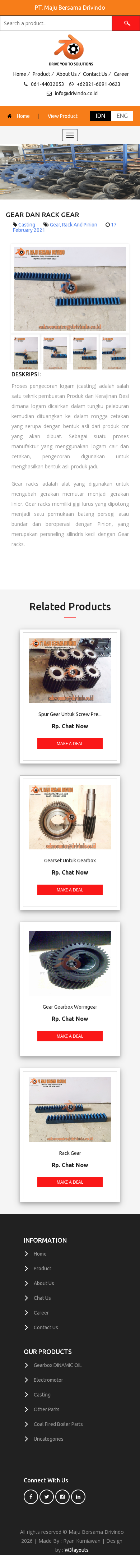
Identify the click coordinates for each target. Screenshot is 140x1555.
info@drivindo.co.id (76, 93)
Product (41, 74)
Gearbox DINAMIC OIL (58, 1365)
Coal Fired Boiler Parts (58, 1424)
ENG (122, 116)
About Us (66, 74)
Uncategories (49, 1439)
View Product (63, 116)
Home (19, 74)
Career (121, 74)
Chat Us (42, 1298)
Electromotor (48, 1380)
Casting (42, 1395)
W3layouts (77, 1550)
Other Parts (47, 1409)
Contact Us (95, 74)
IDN (100, 116)
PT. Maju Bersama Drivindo (70, 7)
